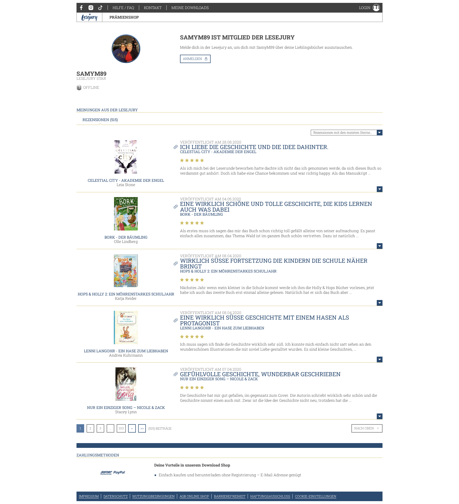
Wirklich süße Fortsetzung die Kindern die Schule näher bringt (273, 263)
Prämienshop (124, 17)
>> (142, 428)
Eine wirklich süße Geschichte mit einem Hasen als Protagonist (264, 320)
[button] (369, 7)
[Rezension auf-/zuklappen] (379, 189)
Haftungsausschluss (270, 496)
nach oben (364, 428)
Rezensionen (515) (100, 119)
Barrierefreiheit (230, 496)
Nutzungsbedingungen (153, 496)
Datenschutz (116, 496)
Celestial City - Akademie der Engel (126, 180)
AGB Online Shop (194, 496)
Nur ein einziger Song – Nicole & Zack (126, 407)
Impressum (89, 496)
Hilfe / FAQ (123, 7)
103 (121, 428)
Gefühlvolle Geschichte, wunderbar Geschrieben (260, 374)
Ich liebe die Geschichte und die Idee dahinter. (254, 147)
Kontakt (153, 7)
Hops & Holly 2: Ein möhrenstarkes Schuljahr (126, 293)
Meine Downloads (190, 7)
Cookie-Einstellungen (315, 496)
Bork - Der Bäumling (126, 237)
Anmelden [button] (192, 58)
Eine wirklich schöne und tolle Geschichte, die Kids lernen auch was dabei (276, 206)
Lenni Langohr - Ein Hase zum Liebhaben (126, 350)
